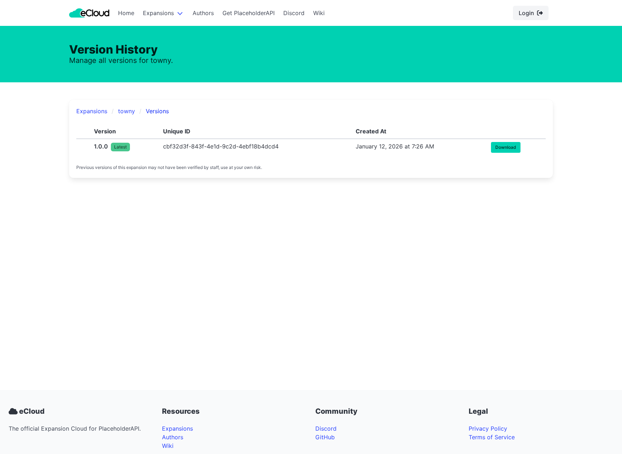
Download (505, 147)
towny (126, 111)
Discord (294, 13)
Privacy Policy (488, 428)
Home (126, 13)
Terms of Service (492, 437)
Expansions (158, 13)
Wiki (319, 13)
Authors (203, 13)
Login (526, 13)
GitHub (325, 437)
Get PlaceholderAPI (248, 13)
